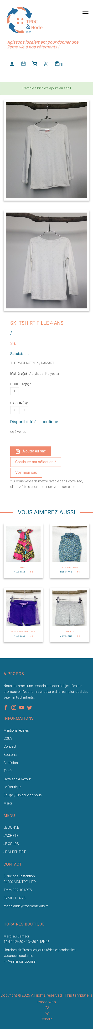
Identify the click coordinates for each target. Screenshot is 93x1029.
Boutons (10, 755)
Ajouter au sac (34, 451)
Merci (8, 803)
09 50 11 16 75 (15, 898)
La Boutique (12, 787)
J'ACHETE (11, 836)
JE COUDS (11, 844)
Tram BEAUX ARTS (18, 890)
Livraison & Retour (17, 779)
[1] (61, 64)
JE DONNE (11, 827)
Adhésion (11, 763)
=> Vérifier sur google (19, 961)
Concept (10, 746)
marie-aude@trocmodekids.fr (26, 906)
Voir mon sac (26, 472)
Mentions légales (16, 730)
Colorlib (46, 1019)
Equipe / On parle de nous (23, 795)
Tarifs (8, 771)
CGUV (8, 738)
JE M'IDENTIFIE (15, 852)
